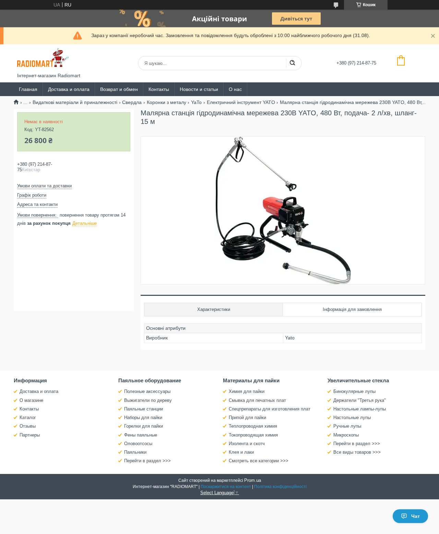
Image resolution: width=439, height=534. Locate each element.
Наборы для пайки (143, 417)
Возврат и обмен (119, 89)
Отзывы (28, 426)
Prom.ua (252, 480)
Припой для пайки (247, 417)
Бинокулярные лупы (354, 391)
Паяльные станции (143, 408)
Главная (28, 89)
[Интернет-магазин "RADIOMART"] (43, 58)
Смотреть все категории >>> (258, 460)
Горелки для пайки (143, 426)
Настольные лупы (352, 417)
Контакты (159, 89)
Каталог (28, 417)
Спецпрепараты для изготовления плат (269, 408)
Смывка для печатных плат (257, 400)
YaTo (196, 102)
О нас (235, 89)
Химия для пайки (246, 391)
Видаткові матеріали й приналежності (75, 102)
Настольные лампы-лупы (359, 408)
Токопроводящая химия (253, 435)
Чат (415, 516)
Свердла (132, 102)
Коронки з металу (166, 102)
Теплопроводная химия (253, 426)
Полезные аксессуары (147, 391)
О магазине (31, 400)
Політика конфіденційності (280, 486)
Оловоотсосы (138, 443)
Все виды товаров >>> (357, 452)
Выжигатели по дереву (148, 400)
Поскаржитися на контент (226, 486)
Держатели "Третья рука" (359, 400)
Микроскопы (346, 435)
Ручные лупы (347, 426)
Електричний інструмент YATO (241, 102)
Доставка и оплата (69, 89)
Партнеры (30, 435)
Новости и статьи (199, 89)
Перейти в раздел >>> (147, 460)
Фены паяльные (140, 435)
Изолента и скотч (247, 443)
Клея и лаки (241, 452)
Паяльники (135, 452)
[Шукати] (292, 63)
